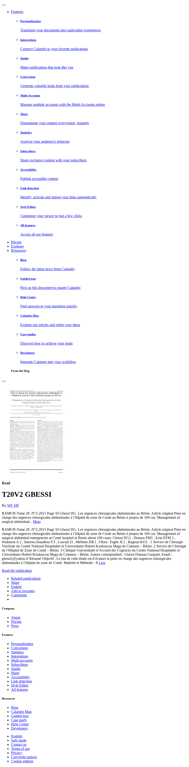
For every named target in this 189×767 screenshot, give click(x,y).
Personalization (22, 644)
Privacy (16, 753)
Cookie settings (22, 761)
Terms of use (20, 749)
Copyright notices (24, 757)
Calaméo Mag (21, 712)
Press (15, 626)
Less (102, 563)
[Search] (4, 381)
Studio (16, 669)
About (15, 617)
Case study (19, 720)
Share (15, 673)
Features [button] (17, 12)
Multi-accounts (22, 660)
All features (19, 689)
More (37, 522)
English (16, 736)
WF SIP (13, 505)
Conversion (19, 648)
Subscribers (19, 665)
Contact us (19, 744)
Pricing (16, 242)
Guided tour (20, 716)
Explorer (17, 246)
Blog (14, 707)
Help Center (20, 724)
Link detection (21, 681)
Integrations (19, 656)
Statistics (17, 652)
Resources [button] (18, 250)
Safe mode (19, 740)
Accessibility (20, 677)
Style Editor (19, 685)
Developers (19, 728)
